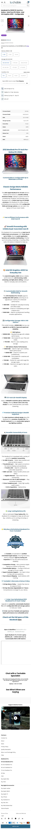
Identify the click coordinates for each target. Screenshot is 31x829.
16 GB (16, 54)
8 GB (10, 54)
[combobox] (15, 5)
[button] (2, 2)
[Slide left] (2, 25)
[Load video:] (15, 718)
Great (16, 75)
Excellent (23, 75)
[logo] (15, 2)
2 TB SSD (22, 67)
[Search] (27, 5)
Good (9, 75)
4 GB (4, 54)
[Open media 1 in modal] (15, 25)
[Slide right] (28, 25)
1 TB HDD (15, 62)
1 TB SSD (14, 67)
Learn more (27, 72)
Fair (4, 75)
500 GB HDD (6, 62)
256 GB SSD (24, 62)
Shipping (2, 42)
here (19, 620)
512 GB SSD (6, 67)
